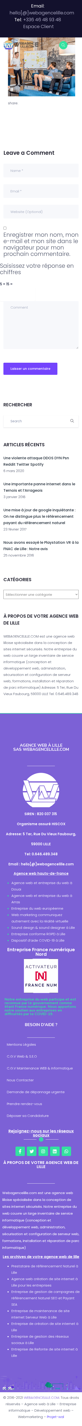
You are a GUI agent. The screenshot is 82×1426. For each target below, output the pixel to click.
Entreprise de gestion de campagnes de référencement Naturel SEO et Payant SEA (45, 1298)
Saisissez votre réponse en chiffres (37, 269)
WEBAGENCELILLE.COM (41, 1397)
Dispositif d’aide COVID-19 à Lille (37, 940)
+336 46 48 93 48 (42, 19)
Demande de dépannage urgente (36, 1092)
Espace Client (38, 26)
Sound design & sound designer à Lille (43, 927)
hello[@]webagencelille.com (42, 13)
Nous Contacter (20, 1080)
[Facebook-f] (20, 1151)
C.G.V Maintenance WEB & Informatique (40, 1068)
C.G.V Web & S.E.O (22, 1056)
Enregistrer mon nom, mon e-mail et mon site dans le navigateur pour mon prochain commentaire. (41, 244)
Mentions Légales (21, 1044)
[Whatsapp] (66, 1151)
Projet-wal (55, 1416)
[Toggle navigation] (75, 45)
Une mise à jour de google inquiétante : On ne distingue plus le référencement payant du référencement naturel (39, 516)
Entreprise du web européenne (37, 908)
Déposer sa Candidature (28, 1115)
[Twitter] (31, 1151)
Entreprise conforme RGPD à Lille (38, 934)
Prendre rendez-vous (24, 1103)
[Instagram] (43, 1151)
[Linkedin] (55, 1151)
